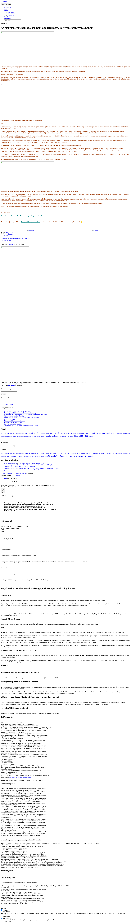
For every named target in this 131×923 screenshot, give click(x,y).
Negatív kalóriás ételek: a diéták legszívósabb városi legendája (21, 417)
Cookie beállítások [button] (6, 487)
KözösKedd (104, 433)
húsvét (71, 433)
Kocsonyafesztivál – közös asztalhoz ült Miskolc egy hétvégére (35, 465)
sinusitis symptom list (10, 465)
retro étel (31, 436)
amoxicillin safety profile (11, 466)
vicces (78, 436)
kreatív (93, 433)
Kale (5, 478)
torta (5, 9)
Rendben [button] (15, 487)
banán (9, 433)
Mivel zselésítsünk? (6, 240)
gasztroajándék (46, 433)
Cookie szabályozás (20, 473)
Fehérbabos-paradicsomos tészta (13, 424)
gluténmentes (11, 12)
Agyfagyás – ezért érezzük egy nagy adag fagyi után (15, 238)
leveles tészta (119, 433)
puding (27, 436)
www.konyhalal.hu (16, 475)
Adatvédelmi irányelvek (7, 473)
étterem (90, 436)
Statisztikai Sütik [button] (5, 916)
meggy (128, 433)
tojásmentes (11, 15)
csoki (21, 433)
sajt (35, 436)
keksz (85, 433)
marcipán (125, 433)
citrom (17, 433)
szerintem (42, 436)
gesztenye (52, 433)
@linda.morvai (8, 404)
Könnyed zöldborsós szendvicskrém (14, 421)
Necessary (6, 910)
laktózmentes (11, 14)
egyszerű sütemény (33, 433)
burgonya (13, 433)
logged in (10, 244)
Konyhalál (4, 1)
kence (88, 433)
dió (26, 433)
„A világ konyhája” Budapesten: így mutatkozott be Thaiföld (21, 425)
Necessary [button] (4, 908)
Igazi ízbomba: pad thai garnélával (14, 422)
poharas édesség (16, 436)
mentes (6, 10)
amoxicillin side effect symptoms (13, 468)
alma (5, 433)
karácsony (79, 433)
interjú (6, 17)
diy (24, 433)
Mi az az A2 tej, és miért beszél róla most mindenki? (19, 411)
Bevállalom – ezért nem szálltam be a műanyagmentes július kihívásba (22, 216)
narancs (5, 436)
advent (2, 433)
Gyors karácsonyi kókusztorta (27, 466)
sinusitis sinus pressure (10, 463)
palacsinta (9, 436)
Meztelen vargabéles (10, 419)
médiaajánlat (7, 18)
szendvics (38, 436)
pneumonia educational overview (13, 470)
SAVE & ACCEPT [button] (6, 921)
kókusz (98, 433)
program (23, 436)
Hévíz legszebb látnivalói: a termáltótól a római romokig (20, 413)
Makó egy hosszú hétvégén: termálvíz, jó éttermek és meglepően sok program (26, 414)
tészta (72, 436)
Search (3, 394)
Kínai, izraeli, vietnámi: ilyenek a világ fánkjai (31, 463)
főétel (41, 433)
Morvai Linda (9, 232)
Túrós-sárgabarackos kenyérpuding (14, 416)
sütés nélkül (7, 7)
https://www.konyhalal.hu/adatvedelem (20, 777)
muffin (2, 436)
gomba (68, 433)
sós (46, 436)
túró (75, 436)
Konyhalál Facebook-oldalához (30, 222)
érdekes (10, 234)
